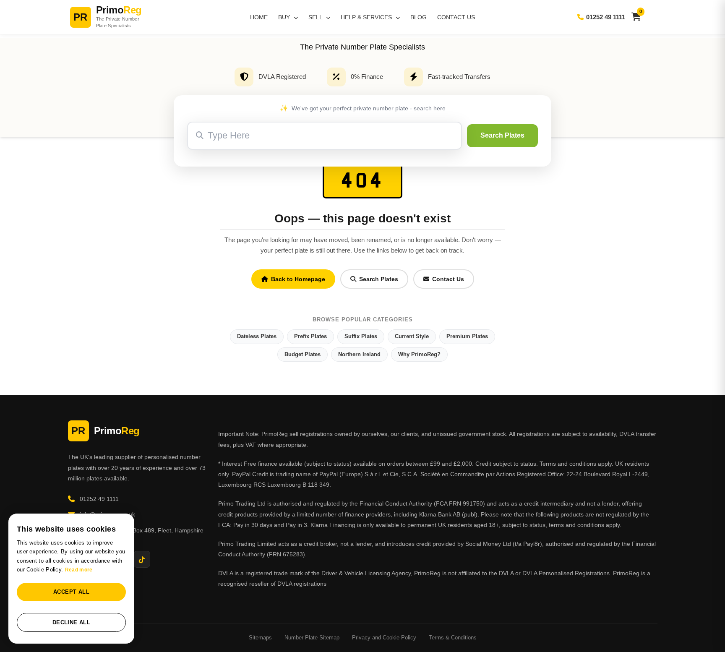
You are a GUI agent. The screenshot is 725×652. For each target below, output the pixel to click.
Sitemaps (260, 637)
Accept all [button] (71, 592)
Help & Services (367, 17)
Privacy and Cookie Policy (384, 637)
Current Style (412, 336)
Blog (418, 17)
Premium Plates (467, 336)
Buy (285, 17)
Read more (79, 570)
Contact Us (456, 17)
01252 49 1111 (605, 17)
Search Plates (502, 135)
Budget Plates (302, 354)
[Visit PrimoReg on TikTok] (141, 559)
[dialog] (71, 579)
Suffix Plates (360, 336)
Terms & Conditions (453, 637)
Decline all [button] (71, 622)
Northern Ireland (359, 354)
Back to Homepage (298, 279)
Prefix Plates (310, 336)
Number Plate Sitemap (311, 637)
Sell (316, 17)
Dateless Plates (256, 336)
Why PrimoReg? (419, 354)
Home (259, 17)
